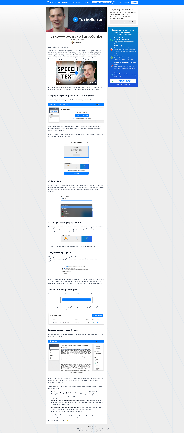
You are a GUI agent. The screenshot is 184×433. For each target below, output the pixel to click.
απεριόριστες (61, 59)
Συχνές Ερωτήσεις (76, 2)
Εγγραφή (134, 2)
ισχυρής (126, 49)
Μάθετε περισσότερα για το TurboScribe (123, 22)
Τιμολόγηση (65, 2)
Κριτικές (101, 428)
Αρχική (76, 428)
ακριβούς (119, 49)
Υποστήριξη (106, 428)
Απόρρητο (102, 430)
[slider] (69, 82)
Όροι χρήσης (96, 430)
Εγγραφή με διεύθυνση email (123, 84)
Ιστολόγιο (86, 2)
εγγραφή (66, 100)
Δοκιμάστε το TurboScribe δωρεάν (101, 2)
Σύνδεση (126, 2)
